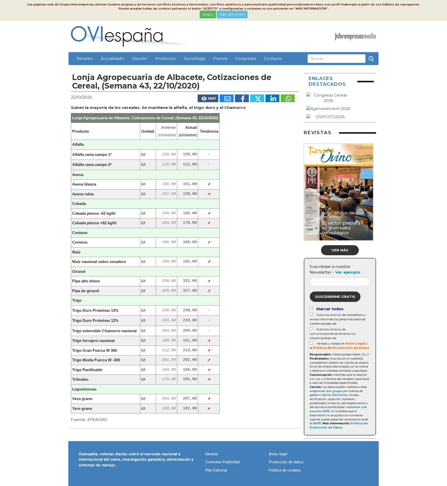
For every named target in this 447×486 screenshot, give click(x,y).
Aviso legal (278, 454)
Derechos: (340, 395)
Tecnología (194, 58)
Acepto (208, 14)
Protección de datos (286, 462)
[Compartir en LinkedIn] (272, 98)
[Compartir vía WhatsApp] (288, 98)
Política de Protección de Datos (341, 348)
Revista (83, 58)
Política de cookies (285, 470)
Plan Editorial (216, 470)
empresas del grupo (326, 391)
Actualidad (111, 58)
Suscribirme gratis (335, 296)
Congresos (245, 58)
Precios (220, 58)
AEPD (317, 423)
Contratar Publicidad (222, 462)
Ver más (340, 250)
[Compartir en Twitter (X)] (257, 98)
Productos (165, 58)
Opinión (139, 58)
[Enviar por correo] (227, 98)
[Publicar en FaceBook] (242, 98)
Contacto (273, 58)
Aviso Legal (355, 343)
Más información (232, 14)
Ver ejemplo (347, 272)
